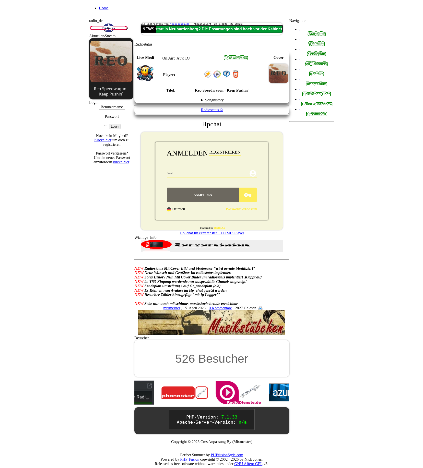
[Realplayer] (226, 76)
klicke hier (121, 162)
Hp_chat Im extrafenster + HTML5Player (212, 233)
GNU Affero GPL (248, 464)
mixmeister (171, 308)
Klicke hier (102, 140)
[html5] (235, 59)
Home (103, 8)
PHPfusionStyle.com (227, 455)
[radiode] (108, 31)
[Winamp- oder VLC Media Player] (208, 76)
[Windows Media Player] (217, 76)
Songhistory (214, 100)
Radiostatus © (212, 110)
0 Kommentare (220, 308)
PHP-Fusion (189, 459)
